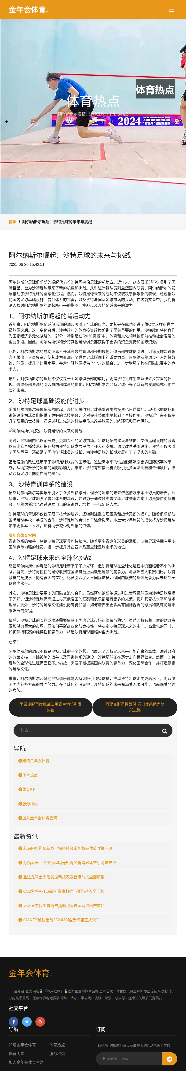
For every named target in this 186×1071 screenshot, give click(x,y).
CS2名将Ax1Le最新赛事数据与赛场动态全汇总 (63, 891)
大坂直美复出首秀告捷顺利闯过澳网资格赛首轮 (63, 906)
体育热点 (30, 775)
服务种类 (30, 804)
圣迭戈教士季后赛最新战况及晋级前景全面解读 (63, 877)
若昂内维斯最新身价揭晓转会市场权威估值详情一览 (67, 848)
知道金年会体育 (35, 761)
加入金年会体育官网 (39, 818)
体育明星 (30, 789)
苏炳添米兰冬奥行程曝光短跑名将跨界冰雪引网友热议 (69, 863)
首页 (12, 222)
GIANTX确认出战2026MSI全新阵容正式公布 (61, 920)
